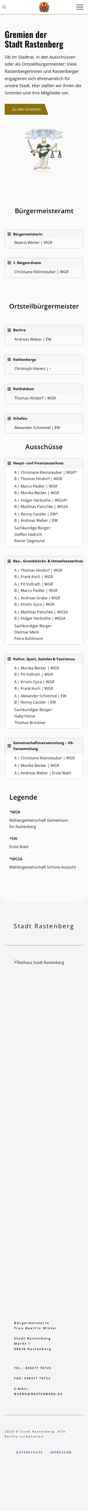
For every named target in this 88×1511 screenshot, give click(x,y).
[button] (4, 7)
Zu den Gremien (26, 109)
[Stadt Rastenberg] (44, 7)
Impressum (61, 1452)
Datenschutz (29, 1452)
